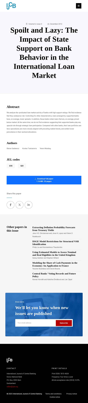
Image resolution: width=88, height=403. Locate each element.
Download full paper (44, 180)
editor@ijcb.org (12, 387)
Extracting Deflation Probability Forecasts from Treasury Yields (53, 229)
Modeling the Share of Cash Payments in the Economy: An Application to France (54, 264)
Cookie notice (55, 397)
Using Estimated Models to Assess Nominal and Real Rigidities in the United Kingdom (54, 253)
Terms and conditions (53, 394)
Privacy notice (71, 394)
